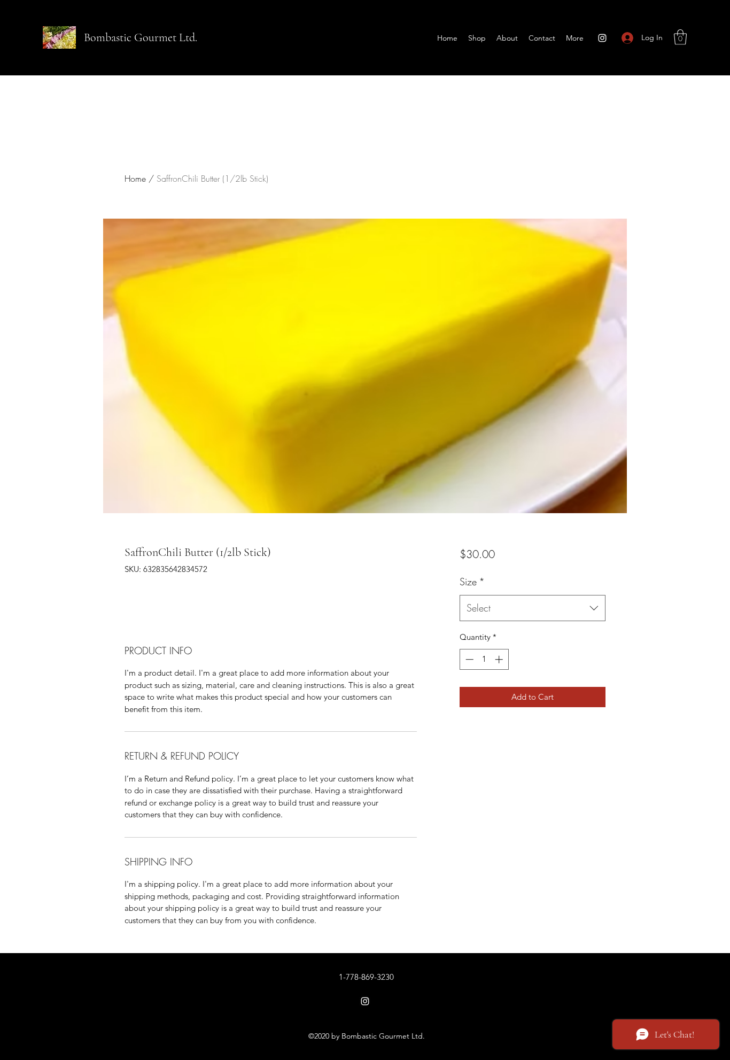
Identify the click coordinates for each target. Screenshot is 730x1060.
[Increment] (500, 659)
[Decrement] (468, 659)
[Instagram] (602, 38)
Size (472, 581)
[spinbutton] (484, 659)
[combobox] (532, 608)
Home (135, 178)
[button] (680, 37)
